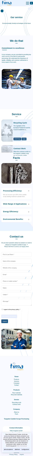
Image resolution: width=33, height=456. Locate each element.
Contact (16, 385)
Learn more (6, 122)
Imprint (22, 454)
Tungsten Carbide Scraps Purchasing (16, 419)
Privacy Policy (13, 454)
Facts (16, 414)
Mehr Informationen (22, 446)
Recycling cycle (16, 402)
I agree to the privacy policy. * (11, 309)
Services (16, 381)
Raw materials (16, 393)
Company (16, 383)
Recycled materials (16, 394)
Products (16, 379)
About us (16, 412)
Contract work (16, 404)
